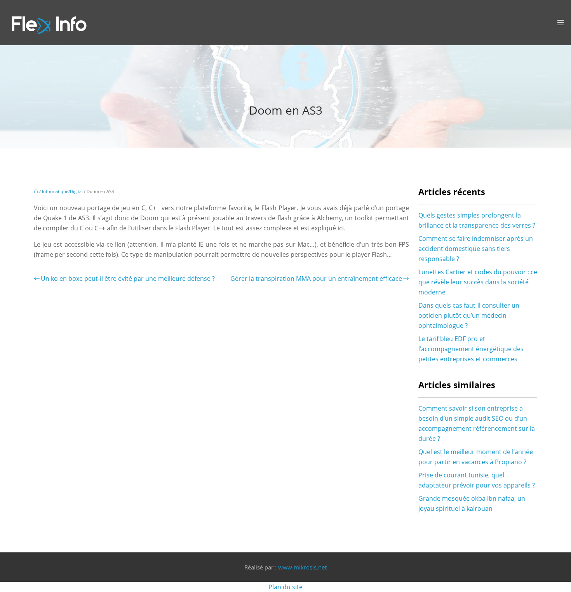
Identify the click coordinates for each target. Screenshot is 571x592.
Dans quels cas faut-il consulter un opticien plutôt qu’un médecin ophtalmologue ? (468, 315)
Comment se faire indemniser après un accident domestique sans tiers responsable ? (475, 248)
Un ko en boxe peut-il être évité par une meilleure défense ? (128, 278)
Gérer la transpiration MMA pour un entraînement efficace (316, 278)
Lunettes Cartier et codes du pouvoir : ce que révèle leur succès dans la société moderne (477, 282)
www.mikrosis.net (302, 567)
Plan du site (285, 587)
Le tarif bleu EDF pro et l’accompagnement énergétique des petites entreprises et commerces (471, 348)
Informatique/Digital (62, 191)
